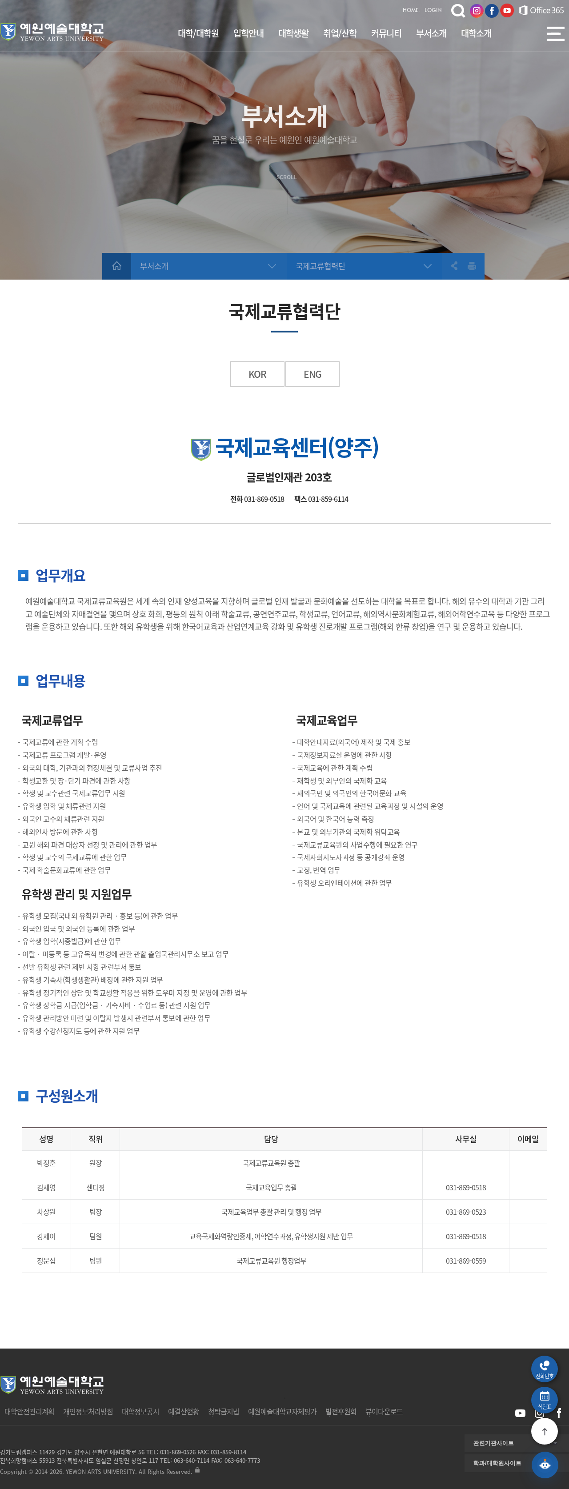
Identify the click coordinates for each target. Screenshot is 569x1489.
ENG (312, 374)
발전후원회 (341, 1411)
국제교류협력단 (320, 266)
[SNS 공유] (450, 266)
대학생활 (293, 33)
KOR (257, 374)
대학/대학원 (198, 33)
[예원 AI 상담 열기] (545, 1465)
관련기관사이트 (493, 1443)
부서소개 (431, 33)
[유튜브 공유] (520, 1413)
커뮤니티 (386, 33)
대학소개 (476, 33)
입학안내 (248, 33)
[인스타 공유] (539, 1413)
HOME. (411, 10)
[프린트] (472, 265)
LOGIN (433, 10)
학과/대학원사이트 (497, 1463)
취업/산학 (340, 33)
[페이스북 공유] (558, 1413)
